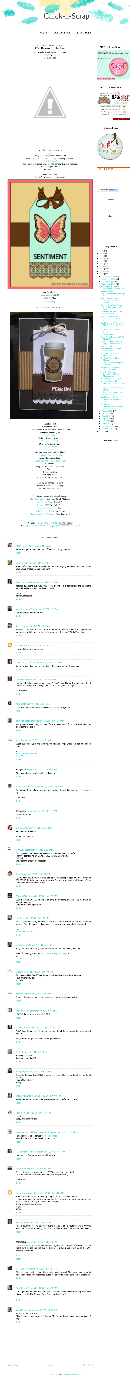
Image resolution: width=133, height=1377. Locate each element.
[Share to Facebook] (68, 523)
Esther (18, 1168)
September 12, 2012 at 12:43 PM (43, 1269)
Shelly (18, 1071)
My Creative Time (45, 502)
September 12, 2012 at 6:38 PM (42, 1288)
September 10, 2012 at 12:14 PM (37, 828)
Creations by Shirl (24, 662)
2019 (101, 256)
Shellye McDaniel (23, 1096)
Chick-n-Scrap (66, 16)
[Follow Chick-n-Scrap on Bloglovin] (108, 191)
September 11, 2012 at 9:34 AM (36, 1168)
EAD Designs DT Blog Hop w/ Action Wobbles (113, 354)
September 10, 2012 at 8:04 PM (40, 1027)
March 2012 (107, 424)
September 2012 (109, 284)
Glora (18, 874)
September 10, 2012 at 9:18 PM (33, 1052)
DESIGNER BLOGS (74, 1374)
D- (17, 1052)
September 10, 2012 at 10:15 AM (47, 662)
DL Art (40, 505)
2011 (101, 431)
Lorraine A (20, 945)
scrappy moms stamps (61, 526)
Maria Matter (21, 1310)
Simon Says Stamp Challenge (42, 514)
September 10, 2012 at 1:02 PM (35, 874)
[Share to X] (66, 523)
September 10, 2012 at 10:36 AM (35, 704)
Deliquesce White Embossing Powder (50, 460)
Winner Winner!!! (108, 291)
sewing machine (76, 526)
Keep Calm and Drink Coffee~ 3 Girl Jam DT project (111, 300)
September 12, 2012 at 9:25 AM (37, 1222)
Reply (18, 553)
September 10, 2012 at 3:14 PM (40, 945)
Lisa (17, 918)
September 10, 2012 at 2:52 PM (34, 918)
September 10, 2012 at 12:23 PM (39, 850)
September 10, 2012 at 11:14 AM (42, 811)
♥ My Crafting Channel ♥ (26, 753)
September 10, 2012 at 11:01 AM (48, 786)
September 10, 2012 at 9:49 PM (46, 1096)
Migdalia (19, 972)
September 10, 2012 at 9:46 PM (36, 1071)
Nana (18, 740)
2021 (101, 251)
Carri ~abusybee (49, 1136)
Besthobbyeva (22, 582)
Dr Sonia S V (21, 645)
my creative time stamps (43, 526)
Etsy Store (83, 32)
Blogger (116, 440)
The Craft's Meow (37, 499)
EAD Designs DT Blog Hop (112, 378)
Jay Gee (19, 993)
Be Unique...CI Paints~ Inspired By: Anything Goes (113, 287)
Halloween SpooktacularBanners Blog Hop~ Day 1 (113, 406)
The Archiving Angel (25, 1193)
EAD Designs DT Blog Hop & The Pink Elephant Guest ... (113, 325)
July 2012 (106, 413)
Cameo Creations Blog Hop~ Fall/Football (113, 364)
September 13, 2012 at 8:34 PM (42, 1310)
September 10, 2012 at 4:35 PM (38, 993)
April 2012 (106, 421)
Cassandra (20, 679)
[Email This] (61, 523)
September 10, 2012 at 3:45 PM (38, 972)
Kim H (18, 626)
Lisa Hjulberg (22, 1269)
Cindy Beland (21, 1288)
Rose (18, 1113)
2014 (101, 269)
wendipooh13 (22, 1011)
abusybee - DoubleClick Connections (32, 1132)
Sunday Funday (44, 508)
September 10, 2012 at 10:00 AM (42, 645)
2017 (101, 261)
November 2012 (108, 279)
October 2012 (108, 281)
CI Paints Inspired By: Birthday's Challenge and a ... (113, 383)
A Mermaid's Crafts (24, 931)
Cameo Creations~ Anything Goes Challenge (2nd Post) (112, 307)
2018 (101, 258)
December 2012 (108, 276)
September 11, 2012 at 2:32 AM (64, 1132)
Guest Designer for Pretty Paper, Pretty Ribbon (111, 342)
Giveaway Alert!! (107, 334)
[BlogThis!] (63, 523)
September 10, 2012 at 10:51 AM (36, 740)
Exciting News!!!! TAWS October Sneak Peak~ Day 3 (113, 318)
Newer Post (13, 1365)
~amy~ (19, 546)
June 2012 (106, 416)
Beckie (19, 828)
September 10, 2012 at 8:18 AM (33, 563)
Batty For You (106, 346)
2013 (101, 271)
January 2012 (108, 429)
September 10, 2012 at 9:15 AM (36, 626)
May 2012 (106, 418)
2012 (101, 274)
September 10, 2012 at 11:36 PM (36, 1113)
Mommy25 (20, 1027)
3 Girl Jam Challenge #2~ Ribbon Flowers (111, 393)
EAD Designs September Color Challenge (111, 368)
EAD (32, 526)
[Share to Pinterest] (71, 523)
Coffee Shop (50, 301)
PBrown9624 (21, 896)
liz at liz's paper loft (25, 721)
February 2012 (108, 426)
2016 (101, 264)
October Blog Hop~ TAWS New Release (111, 313)
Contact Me (62, 32)
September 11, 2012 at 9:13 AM (50, 1152)
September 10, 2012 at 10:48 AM (49, 721)
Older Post (88, 1365)
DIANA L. (20, 850)
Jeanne (19, 1222)
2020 (101, 253)
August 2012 (107, 411)
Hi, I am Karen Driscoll (26, 1152)
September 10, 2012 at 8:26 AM (43, 582)
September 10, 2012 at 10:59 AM (42, 769)
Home (43, 32)
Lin (17, 563)
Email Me (20, 756)
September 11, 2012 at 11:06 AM (49, 1193)
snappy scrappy (23, 609)
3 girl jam (26, 526)
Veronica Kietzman (24, 786)
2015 (101, 266)
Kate (18, 704)
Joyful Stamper (41, 511)
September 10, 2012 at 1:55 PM (42, 896)
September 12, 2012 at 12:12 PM (42, 1242)
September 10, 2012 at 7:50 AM (37, 546)
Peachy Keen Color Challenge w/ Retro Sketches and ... (110, 374)
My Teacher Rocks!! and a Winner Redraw (112, 350)
